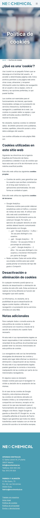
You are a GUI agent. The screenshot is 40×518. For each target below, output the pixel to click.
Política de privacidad (10, 506)
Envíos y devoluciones (11, 508)
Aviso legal (6, 500)
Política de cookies (9, 503)
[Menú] (37, 4)
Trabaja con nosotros (10, 497)
